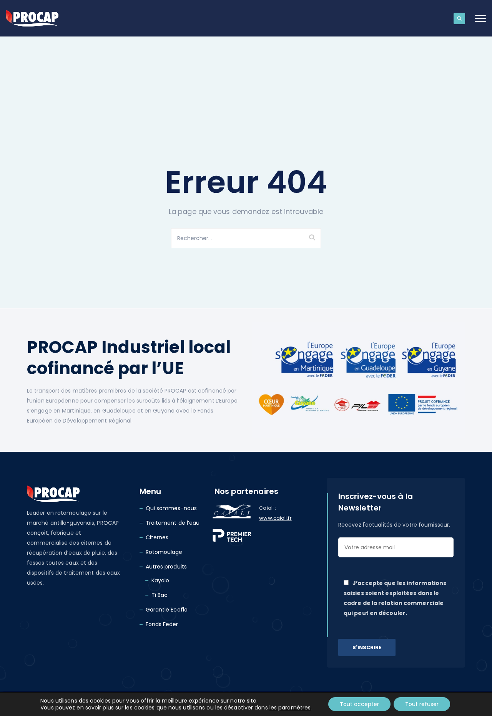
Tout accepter (359, 704)
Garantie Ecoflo (167, 609)
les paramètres (290, 707)
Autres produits (166, 566)
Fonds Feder (162, 624)
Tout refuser (422, 704)
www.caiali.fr (275, 518)
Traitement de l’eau (173, 523)
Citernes (157, 537)
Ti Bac (159, 595)
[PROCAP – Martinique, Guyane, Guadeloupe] (32, 18)
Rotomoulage (164, 552)
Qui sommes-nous (171, 508)
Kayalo (160, 580)
